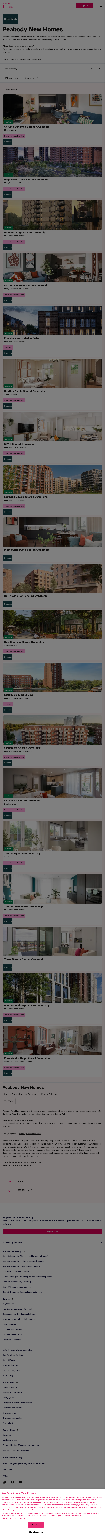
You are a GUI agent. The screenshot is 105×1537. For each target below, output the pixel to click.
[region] (52, 1513)
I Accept (35, 1525)
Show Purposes (36, 1532)
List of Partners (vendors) (13, 1518)
